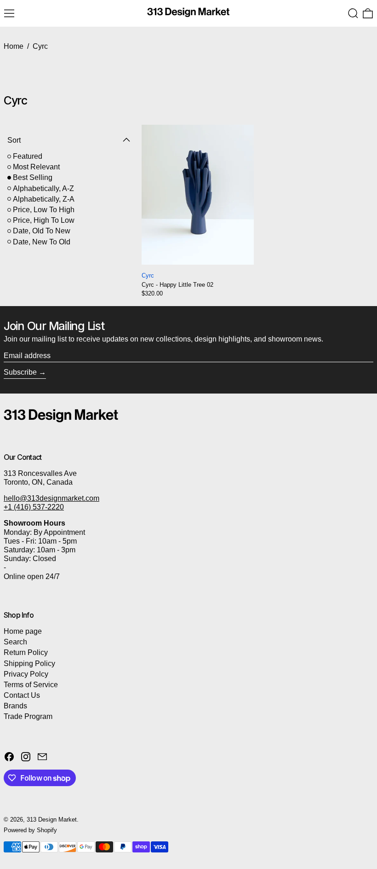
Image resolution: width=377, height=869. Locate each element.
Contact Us (22, 695)
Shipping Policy (29, 663)
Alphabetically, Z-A (43, 199)
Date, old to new (41, 231)
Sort (14, 140)
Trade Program (28, 716)
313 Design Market (52, 819)
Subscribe (20, 372)
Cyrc (40, 46)
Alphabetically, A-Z (43, 188)
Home (13, 46)
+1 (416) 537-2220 (34, 507)
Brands (15, 706)
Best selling (32, 177)
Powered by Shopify (30, 830)
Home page (23, 631)
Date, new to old (41, 242)
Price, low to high (43, 210)
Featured (27, 156)
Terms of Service (31, 685)
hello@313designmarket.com (51, 498)
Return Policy (26, 652)
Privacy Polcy (26, 674)
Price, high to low (43, 220)
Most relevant (36, 167)
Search (15, 642)
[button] (353, 13)
